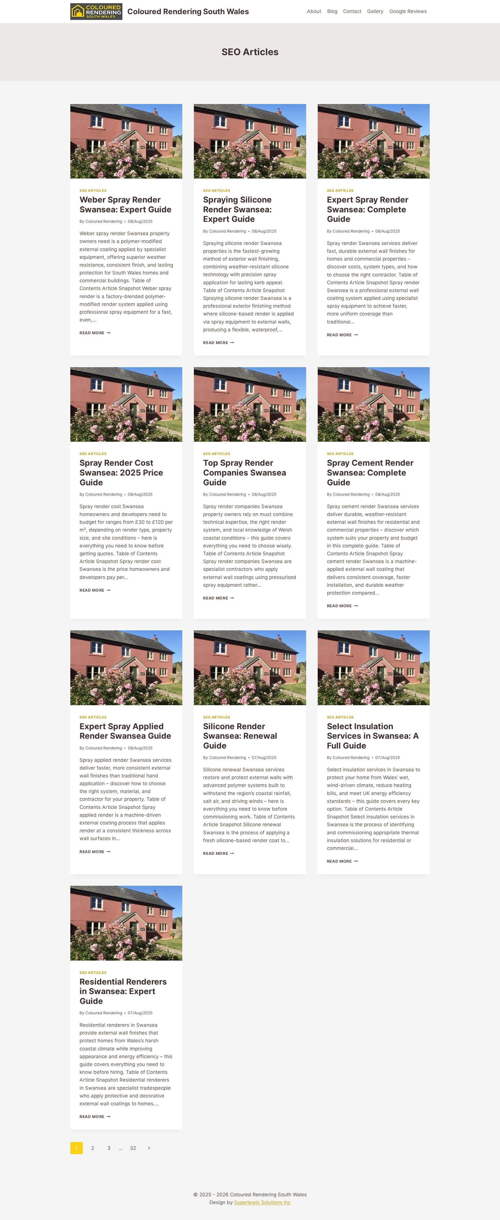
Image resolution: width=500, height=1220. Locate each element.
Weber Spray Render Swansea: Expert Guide (126, 204)
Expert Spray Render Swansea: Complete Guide (367, 209)
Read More (95, 332)
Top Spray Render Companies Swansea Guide (244, 472)
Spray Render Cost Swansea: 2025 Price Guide (121, 472)
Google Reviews (408, 11)
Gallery (375, 11)
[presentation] (126, 141)
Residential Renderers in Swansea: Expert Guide (123, 991)
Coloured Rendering (103, 221)
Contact (352, 11)
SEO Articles (93, 190)
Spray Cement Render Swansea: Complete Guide (370, 472)
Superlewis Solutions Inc (262, 1202)
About (314, 11)
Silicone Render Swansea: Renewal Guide (240, 736)
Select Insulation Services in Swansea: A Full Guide (373, 736)
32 (133, 1148)
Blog (332, 11)
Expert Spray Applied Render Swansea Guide (125, 731)
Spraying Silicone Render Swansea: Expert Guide (237, 209)
